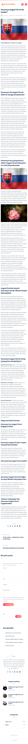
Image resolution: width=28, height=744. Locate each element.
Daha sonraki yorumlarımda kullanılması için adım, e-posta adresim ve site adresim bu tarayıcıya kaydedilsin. (14, 599)
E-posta (5, 584)
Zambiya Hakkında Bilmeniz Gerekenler (14, 642)
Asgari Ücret (12, 15)
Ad (4, 579)
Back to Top (14, 740)
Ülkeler (7, 724)
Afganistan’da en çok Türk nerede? (13, 633)
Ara (4, 614)
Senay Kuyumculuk (9, 645)
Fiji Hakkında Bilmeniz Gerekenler (13, 548)
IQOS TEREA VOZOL (9, 636)
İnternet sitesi (6, 590)
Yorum (5, 568)
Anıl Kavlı (6, 15)
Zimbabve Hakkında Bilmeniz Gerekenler (14, 639)
